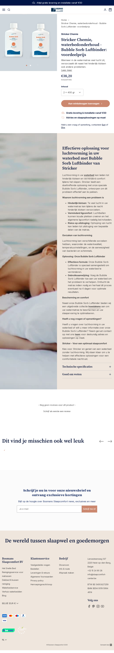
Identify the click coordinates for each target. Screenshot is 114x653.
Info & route (64, 569)
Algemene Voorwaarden (42, 576)
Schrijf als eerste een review (56, 411)
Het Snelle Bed (9, 568)
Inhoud (64, 86)
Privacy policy (37, 580)
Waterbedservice (10, 588)
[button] (57, 411)
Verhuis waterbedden (12, 591)
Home (64, 20)
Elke (63, 127)
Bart (104, 125)
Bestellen (35, 569)
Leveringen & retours (40, 573)
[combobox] (72, 92)
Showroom (64, 565)
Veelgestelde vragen (40, 565)
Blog (4, 595)
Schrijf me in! (89, 509)
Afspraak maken (66, 573)
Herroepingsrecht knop (41, 584)
